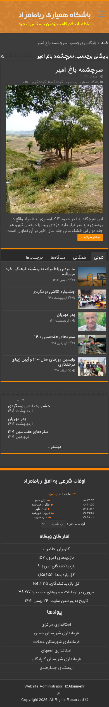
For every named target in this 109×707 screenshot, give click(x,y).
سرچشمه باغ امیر (79, 70)
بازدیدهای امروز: (59, 558)
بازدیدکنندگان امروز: (57, 566)
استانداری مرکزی (56, 624)
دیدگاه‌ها (58, 257)
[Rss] (59, 693)
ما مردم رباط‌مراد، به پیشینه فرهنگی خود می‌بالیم (40, 271)
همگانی (79, 257)
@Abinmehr (75, 686)
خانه (104, 43)
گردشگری (39, 82)
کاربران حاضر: (57, 549)
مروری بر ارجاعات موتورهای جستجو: (62, 592)
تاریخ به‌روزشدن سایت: (68, 601)
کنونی (99, 257)
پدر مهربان (66, 315)
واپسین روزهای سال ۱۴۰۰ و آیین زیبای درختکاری (43, 362)
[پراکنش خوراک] (2, 56)
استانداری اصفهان (56, 650)
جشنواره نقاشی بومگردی (53, 292)
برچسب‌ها (34, 257)
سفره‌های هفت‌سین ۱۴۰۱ (54, 337)
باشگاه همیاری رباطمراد (82, 82)
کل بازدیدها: (64, 575)
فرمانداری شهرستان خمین (56, 633)
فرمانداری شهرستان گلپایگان (56, 659)
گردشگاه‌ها (55, 82)
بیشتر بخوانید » (90, 237)
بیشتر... (54, 447)
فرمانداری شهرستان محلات (56, 642)
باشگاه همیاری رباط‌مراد (55, 16)
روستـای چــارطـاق (56, 668)
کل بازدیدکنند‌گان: (64, 583)
